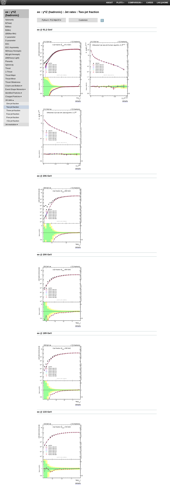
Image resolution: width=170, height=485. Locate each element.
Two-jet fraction (12, 107)
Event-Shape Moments (14, 89)
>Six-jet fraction (12, 121)
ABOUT (109, 3)
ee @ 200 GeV (44, 254)
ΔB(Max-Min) (10, 34)
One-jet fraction (12, 104)
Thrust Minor (10, 79)
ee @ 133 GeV (44, 412)
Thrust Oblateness (12, 82)
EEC (7, 44)
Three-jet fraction (13, 111)
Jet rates (8, 100)
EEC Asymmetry (12, 47)
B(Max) (8, 27)
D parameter (10, 41)
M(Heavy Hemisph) (13, 51)
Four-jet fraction (12, 114)
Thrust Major (10, 75)
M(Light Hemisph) (12, 54)
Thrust (8, 68)
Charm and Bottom (13, 86)
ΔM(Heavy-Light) (12, 58)
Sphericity (9, 65)
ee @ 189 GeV (44, 333)
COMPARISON (134, 3)
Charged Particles (12, 97)
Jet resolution (10, 125)
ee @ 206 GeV (44, 176)
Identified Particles (12, 93)
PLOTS (119, 3)
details (78, 101)
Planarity (9, 61)
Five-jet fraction (12, 117)
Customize (83, 20)
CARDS (149, 3)
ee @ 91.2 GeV (44, 29)
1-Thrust (8, 72)
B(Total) (8, 23)
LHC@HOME (162, 3)
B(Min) (8, 30)
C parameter (10, 37)
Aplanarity (9, 20)
